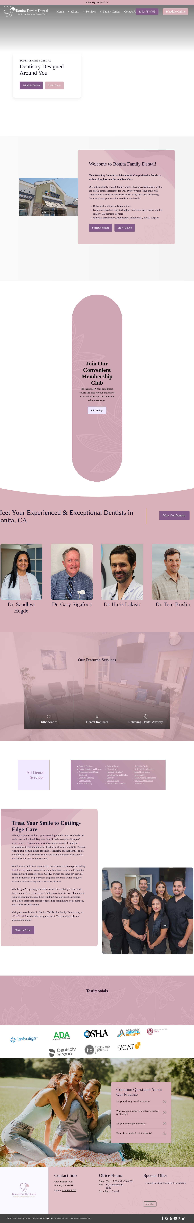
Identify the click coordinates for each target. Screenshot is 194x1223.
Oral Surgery (139, 775)
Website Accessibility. (83, 1218)
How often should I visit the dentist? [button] (134, 1133)
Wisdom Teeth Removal (143, 781)
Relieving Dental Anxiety (144, 769)
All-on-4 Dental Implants (116, 783)
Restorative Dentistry (115, 772)
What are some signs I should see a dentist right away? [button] (137, 1112)
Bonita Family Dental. (21, 1218)
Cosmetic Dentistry (86, 778)
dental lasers (18, 870)
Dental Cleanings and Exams (90, 769)
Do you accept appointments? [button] (131, 1123)
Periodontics (139, 783)
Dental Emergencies (142, 772)
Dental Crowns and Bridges (117, 775)
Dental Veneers (85, 781)
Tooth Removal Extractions (145, 778)
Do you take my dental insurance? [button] (133, 1101)
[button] (31, 85)
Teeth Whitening (85, 783)
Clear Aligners (112, 769)
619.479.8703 (19, 916)
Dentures (110, 778)
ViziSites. (57, 1218)
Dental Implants (113, 781)
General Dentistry (86, 766)
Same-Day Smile (141, 766)
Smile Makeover (113, 766)
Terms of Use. (67, 1218)
